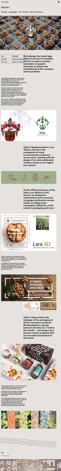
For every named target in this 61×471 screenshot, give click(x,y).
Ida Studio (4, 2)
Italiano (54, 2)
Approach (22, 2)
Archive (39, 2)
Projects (30, 2)
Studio (46, 2)
